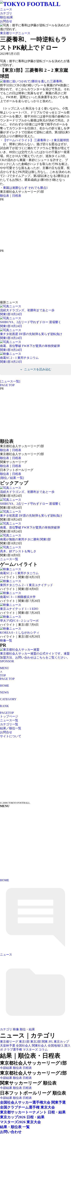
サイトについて (10, 736)
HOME (4, 685)
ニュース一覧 (9, 559)
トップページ (9, 716)
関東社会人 (39, 1045)
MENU (4, 668)
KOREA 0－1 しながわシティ (19, 632)
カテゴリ (6, 13)
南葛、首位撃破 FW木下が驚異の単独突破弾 (30, 527)
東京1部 (24, 1041)
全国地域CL (56, 1045)
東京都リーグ (9, 1041)
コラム (43, 1049)
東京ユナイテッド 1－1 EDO (19, 608)
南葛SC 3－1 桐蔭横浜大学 (18, 596)
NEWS (4, 692)
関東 (45, 1041)
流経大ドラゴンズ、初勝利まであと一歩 (27, 491)
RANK (4, 706)
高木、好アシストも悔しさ (18, 551)
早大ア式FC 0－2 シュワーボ (19, 620)
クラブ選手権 (13, 1049)
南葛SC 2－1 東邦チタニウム (19, 573)
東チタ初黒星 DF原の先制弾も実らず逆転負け (31, 515)
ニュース (6, 9)
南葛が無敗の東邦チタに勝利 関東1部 (25, 539)
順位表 (4, 195)
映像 (16, 1029)
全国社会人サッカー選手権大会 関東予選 (33, 1102)
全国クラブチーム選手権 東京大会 (27, 1107)
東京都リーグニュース (15, 33)
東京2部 (35, 1041)
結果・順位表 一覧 (15, 1127)
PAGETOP (7, 712)
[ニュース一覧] (10, 381)
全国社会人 (23, 1045)
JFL (50, 1041)
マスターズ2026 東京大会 (20, 1122)
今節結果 (6, 1067)
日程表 (16, 195)
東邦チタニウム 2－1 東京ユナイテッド (26, 585)
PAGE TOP (7, 385)
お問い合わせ (11, 1132)
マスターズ (30, 1049)
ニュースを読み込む (37, 369)
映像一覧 (6, 640)
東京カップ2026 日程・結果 (22, 1117)
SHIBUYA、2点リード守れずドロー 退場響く (30, 503)
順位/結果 (6, 17)
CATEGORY (8, 699)
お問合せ (6, 21)
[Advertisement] (28, 224)
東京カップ (61, 1041)
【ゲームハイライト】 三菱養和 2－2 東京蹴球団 (36, 140)
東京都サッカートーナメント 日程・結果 (33, 1112)
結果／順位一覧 (10, 728)
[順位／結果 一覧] (12, 477)
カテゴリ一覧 (9, 724)
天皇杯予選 (7, 1045)
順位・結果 (27, 1029)
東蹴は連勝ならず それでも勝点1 (25, 187)
